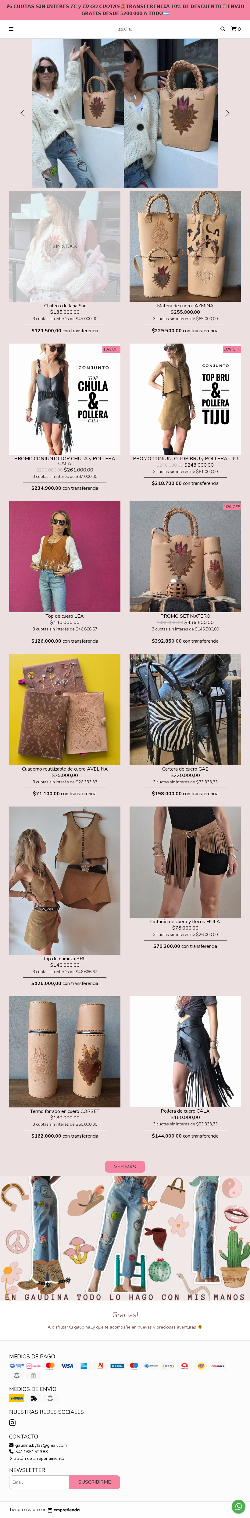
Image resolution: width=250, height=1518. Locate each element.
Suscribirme (94, 1482)
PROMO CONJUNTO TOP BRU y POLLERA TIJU (185, 458)
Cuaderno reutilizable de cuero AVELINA (65, 769)
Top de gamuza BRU (65, 958)
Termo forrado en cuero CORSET (64, 1111)
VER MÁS (125, 1166)
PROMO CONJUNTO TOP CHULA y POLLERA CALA (64, 461)
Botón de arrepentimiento (38, 1458)
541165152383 (31, 1452)
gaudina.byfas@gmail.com (40, 1445)
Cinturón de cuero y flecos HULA (185, 921)
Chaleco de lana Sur (65, 305)
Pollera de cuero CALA (185, 1111)
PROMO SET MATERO (185, 616)
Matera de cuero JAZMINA (185, 305)
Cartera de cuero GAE (185, 769)
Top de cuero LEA (65, 616)
